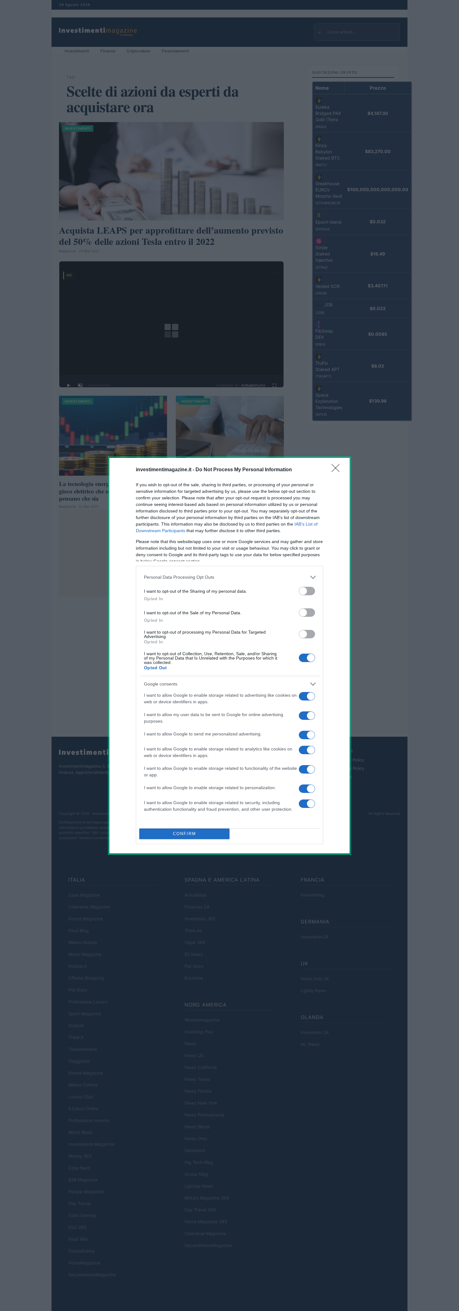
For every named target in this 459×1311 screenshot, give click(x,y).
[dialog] (229, 655)
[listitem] (229, 577)
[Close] (337, 470)
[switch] (307, 591)
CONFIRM (184, 833)
